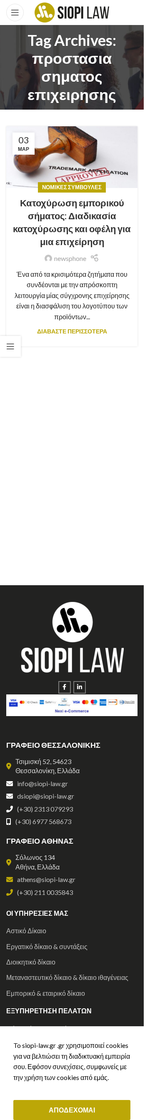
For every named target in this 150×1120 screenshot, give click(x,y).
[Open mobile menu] (15, 12)
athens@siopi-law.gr (46, 879)
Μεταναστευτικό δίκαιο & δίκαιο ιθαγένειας (67, 977)
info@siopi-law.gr (42, 783)
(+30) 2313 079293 (45, 809)
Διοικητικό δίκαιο (30, 962)
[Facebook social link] (64, 687)
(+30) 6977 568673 (43, 821)
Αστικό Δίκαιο (26, 931)
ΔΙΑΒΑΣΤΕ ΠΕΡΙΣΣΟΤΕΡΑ (72, 331)
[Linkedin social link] (79, 687)
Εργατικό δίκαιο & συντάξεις (47, 946)
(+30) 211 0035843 (45, 892)
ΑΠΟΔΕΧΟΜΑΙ (72, 1110)
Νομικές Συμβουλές (72, 187)
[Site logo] (72, 11)
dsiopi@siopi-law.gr (45, 796)
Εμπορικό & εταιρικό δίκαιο (45, 993)
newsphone (70, 258)
